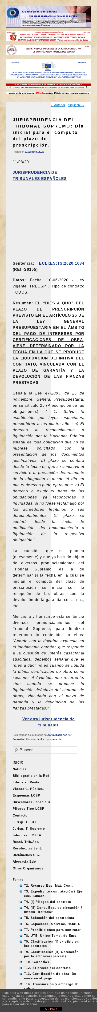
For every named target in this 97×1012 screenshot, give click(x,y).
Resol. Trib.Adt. (26, 842)
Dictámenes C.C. (26, 855)
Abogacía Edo (24, 861)
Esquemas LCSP (26, 795)
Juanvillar (19, 739)
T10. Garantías (36, 962)
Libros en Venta (26, 782)
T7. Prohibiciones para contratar (52, 930)
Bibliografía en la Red (31, 775)
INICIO (18, 762)
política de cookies (57, 1001)
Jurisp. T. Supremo (29, 828)
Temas (18, 879)
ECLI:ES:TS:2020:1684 (61, 263)
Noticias (19, 769)
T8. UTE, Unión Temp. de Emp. (51, 935)
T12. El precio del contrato (47, 968)
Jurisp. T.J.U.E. (26, 822)
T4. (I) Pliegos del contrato (47, 902)
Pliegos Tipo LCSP (28, 808)
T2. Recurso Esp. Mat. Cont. (48, 885)
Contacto (20, 815)
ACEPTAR (51, 1009)
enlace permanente (50, 739)
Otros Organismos (28, 868)
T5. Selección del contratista (49, 918)
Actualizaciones (57, 734)
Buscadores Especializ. (32, 802)
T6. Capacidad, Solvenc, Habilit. (52, 924)
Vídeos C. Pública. (28, 789)
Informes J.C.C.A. (27, 835)
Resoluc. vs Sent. (27, 848)
